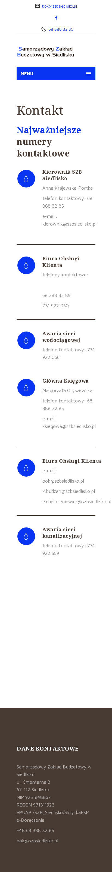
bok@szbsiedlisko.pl (59, 6)
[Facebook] (56, 17)
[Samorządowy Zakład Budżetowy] (45, 52)
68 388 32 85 (60, 29)
